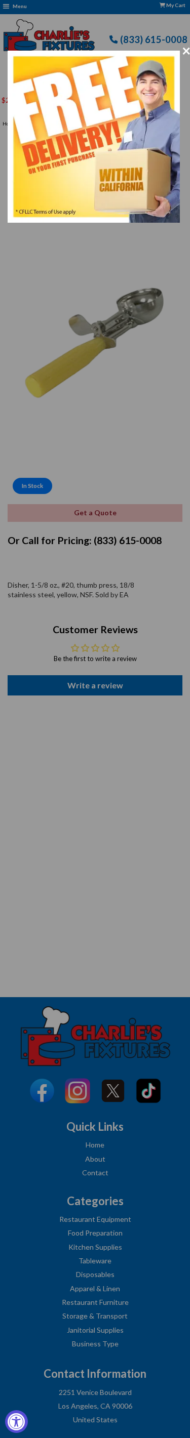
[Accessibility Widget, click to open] (16, 1421)
